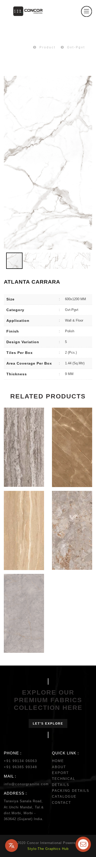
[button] (87, 163)
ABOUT (59, 767)
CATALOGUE (64, 796)
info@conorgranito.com (26, 784)
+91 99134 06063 (20, 761)
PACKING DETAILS (70, 791)
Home (22, 47)
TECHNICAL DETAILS (63, 781)
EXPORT (60, 773)
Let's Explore (48, 723)
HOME (58, 761)
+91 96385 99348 (20, 767)
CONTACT (61, 803)
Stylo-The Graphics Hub (48, 849)
